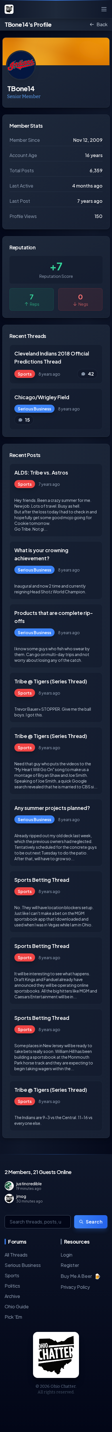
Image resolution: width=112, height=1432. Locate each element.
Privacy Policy (75, 1287)
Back (101, 24)
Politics (12, 1286)
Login (66, 1255)
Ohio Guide (17, 1306)
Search (94, 1222)
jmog (21, 1196)
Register (70, 1265)
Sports (12, 1275)
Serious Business (23, 1265)
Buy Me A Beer (81, 1276)
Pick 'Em (13, 1317)
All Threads (16, 1255)
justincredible (29, 1183)
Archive (12, 1296)
